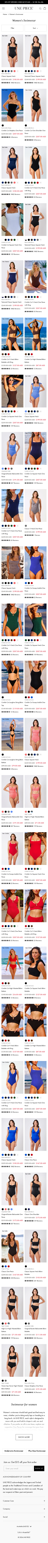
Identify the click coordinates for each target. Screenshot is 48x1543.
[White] (2, 239)
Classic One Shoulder (32, 1214)
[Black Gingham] (11, 71)
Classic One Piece (31, 1160)
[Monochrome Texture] (26, 239)
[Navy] (8, 71)
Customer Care (8, 1501)
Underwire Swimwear (13, 1451)
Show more (24, 1437)
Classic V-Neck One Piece (33, 529)
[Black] (2, 71)
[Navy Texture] (29, 1209)
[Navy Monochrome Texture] (2, 297)
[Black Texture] (5, 71)
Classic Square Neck (8, 76)
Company (6, 1509)
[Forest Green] (34, 182)
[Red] (37, 182)
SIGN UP (39, 1468)
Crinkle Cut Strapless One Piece (12, 130)
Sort (34, 28)
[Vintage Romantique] (32, 811)
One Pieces (17, 1427)
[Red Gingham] (14, 71)
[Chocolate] (32, 182)
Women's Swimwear (16, 14)
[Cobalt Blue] (26, 583)
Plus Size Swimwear (37, 1451)
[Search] (40, 8)
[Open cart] (45, 8)
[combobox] (24, 1526)
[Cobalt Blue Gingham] (26, 411)
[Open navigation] (3, 8)
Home (5, 14)
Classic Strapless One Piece (34, 1386)
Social (5, 1517)
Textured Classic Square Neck (35, 76)
